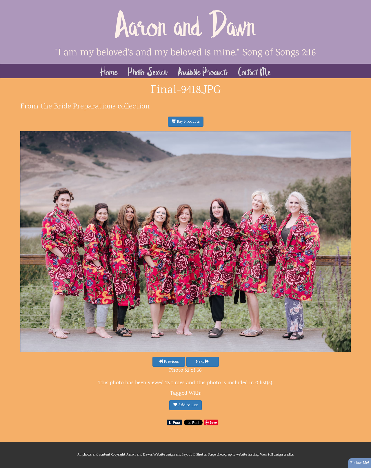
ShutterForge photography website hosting (227, 454)
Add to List (187, 405)
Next (200, 362)
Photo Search (148, 71)
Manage (363, 3)
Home (109, 71)
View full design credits (276, 454)
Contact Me (254, 71)
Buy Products (188, 122)
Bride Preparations (85, 106)
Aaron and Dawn (185, 23)
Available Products (203, 71)
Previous (171, 362)
